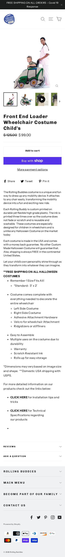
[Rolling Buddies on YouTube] (60, 517)
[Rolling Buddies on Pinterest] (45, 517)
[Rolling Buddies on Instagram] (53, 517)
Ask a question (14, 456)
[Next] (59, 101)
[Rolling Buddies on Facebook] (31, 517)
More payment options (32, 169)
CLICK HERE (19, 397)
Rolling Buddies (19, 471)
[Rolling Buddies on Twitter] (39, 517)
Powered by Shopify (11, 524)
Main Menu (14, 482)
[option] (32, 62)
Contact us (14, 505)
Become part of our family (30, 494)
